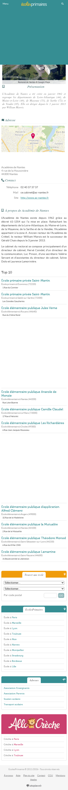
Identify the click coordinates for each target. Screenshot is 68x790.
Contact (41, 775)
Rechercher (62, 3)
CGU (50, 775)
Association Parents (14, 693)
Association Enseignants (16, 688)
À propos (8, 775)
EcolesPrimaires (34, 4)
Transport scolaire (13, 704)
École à (10, 617)
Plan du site (28, 775)
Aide (18, 775)
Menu (5, 3)
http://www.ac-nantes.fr (35, 197)
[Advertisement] (34, 36)
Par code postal (13, 595)
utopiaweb (34, 786)
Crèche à (11, 739)
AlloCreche (34, 724)
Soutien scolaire (12, 699)
